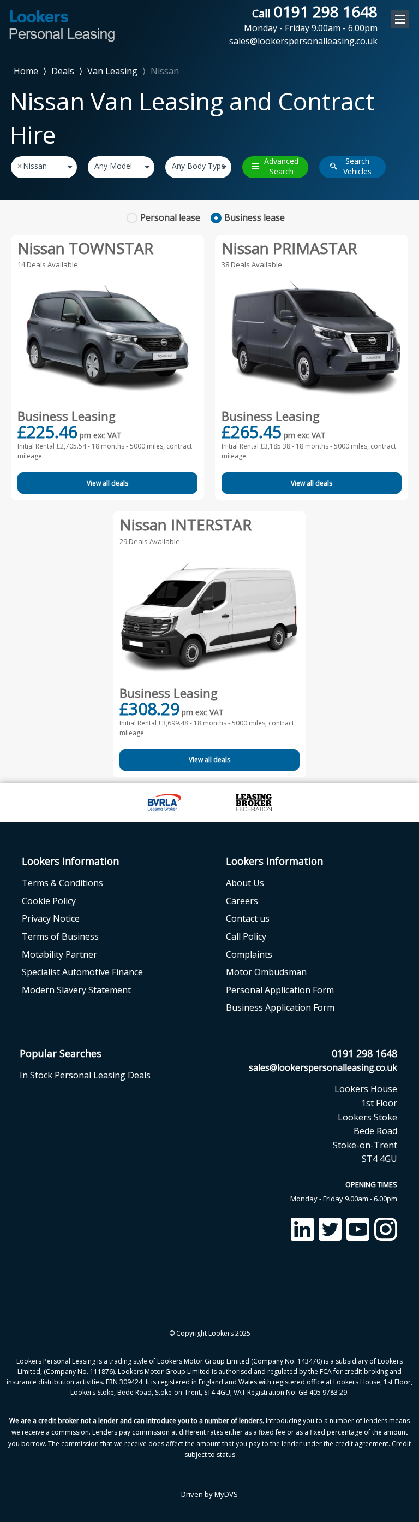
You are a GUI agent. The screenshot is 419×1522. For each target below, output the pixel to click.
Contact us (248, 918)
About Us (245, 883)
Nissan (165, 71)
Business (254, 217)
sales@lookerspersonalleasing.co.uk (323, 1067)
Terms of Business (60, 936)
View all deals (107, 483)
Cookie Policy (49, 901)
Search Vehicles (357, 166)
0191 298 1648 (311, 18)
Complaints (249, 954)
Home (26, 70)
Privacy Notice (51, 918)
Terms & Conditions (62, 883)
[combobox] (44, 167)
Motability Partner (59, 954)
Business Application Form (280, 1007)
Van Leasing (112, 71)
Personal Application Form (280, 990)
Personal (170, 217)
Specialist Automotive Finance (82, 972)
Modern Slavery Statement (76, 990)
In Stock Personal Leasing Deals (85, 1075)
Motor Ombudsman (266, 972)
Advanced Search (281, 166)
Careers (242, 901)
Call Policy (246, 936)
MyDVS (226, 1494)
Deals (62, 71)
